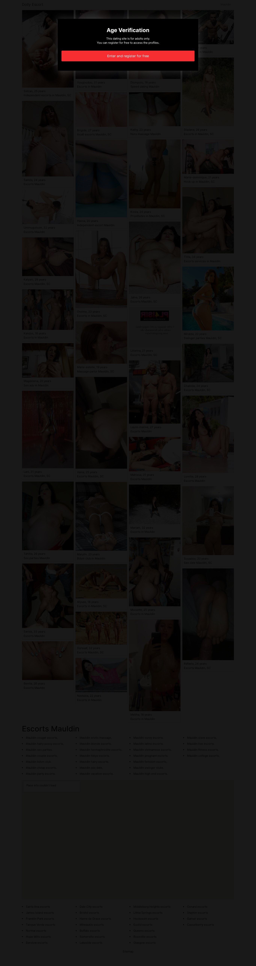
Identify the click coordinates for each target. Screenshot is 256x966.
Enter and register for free (128, 56)
